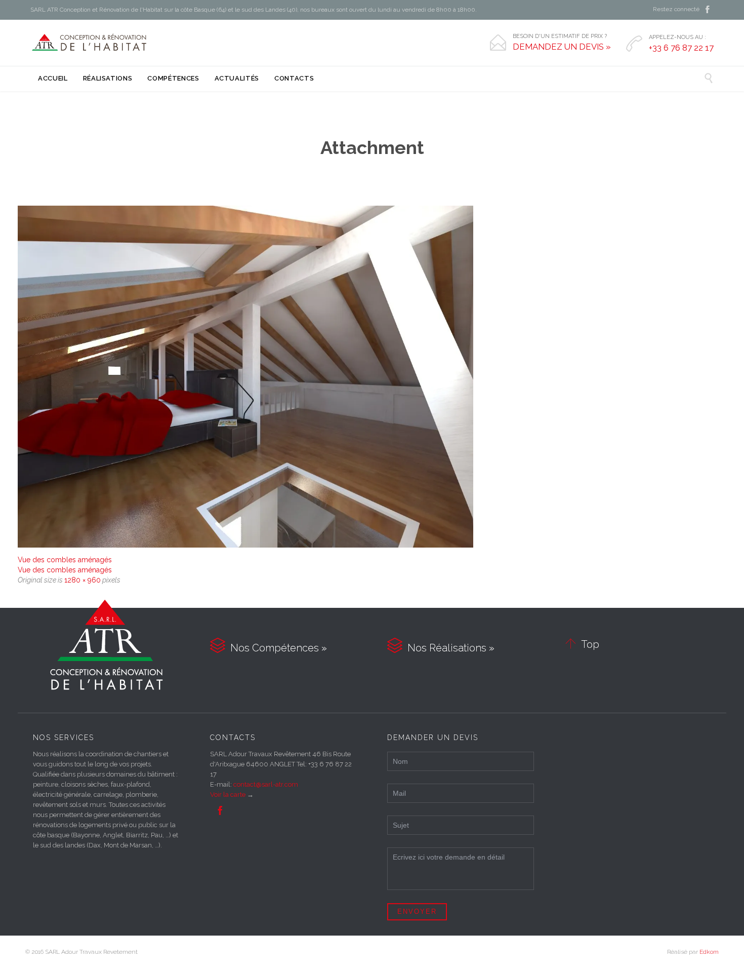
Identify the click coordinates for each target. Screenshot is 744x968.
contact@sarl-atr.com (265, 784)
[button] (245, 377)
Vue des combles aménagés (65, 560)
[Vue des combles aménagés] (372, 377)
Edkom (709, 951)
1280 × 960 (82, 580)
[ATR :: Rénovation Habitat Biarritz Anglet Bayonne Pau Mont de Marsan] (89, 42)
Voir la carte (227, 794)
